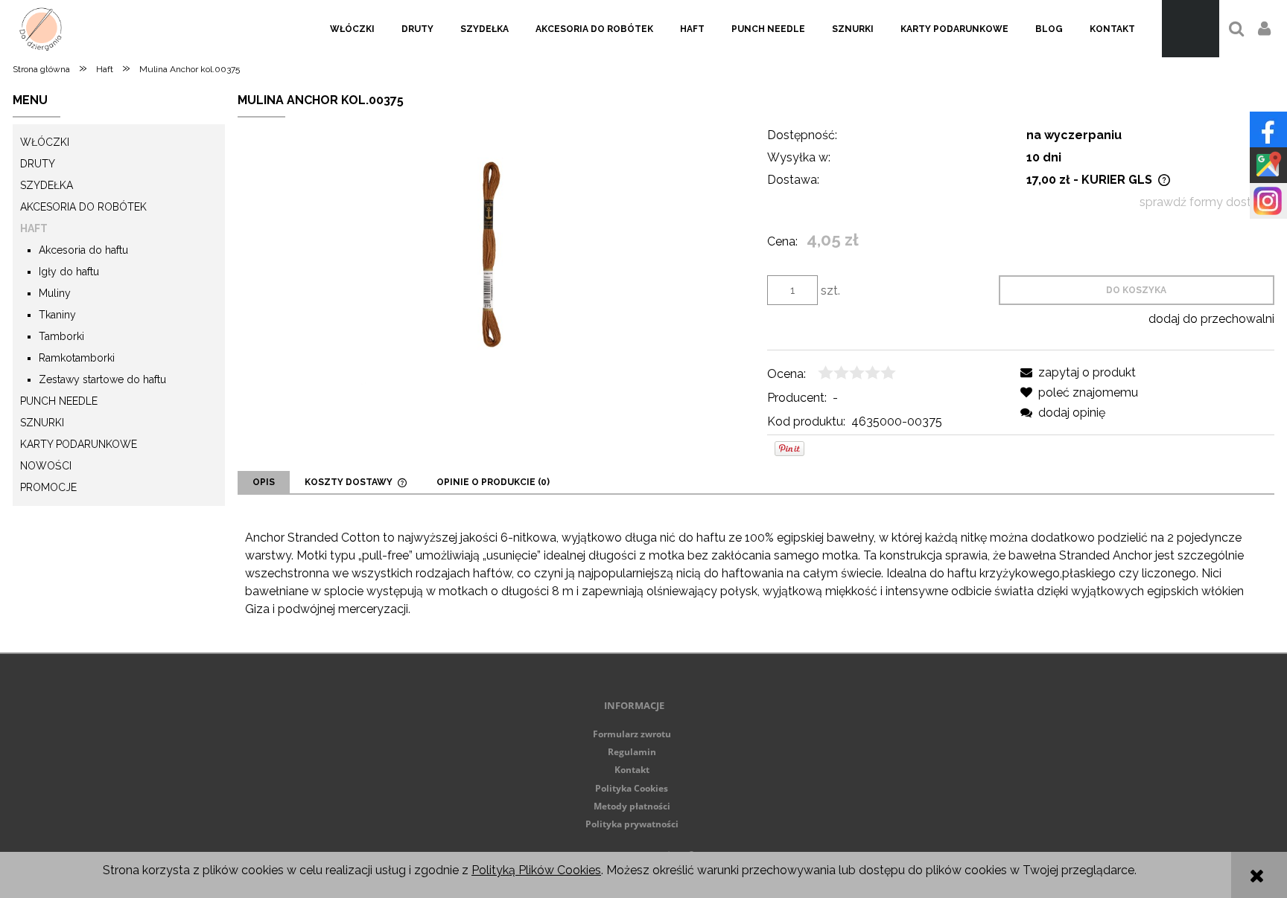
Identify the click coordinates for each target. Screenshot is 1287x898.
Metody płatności (632, 806)
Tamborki (61, 336)
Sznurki (42, 423)
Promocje (48, 487)
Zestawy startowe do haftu (102, 379)
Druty (37, 164)
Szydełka (46, 185)
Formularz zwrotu (632, 734)
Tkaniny (57, 315)
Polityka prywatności (632, 824)
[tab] (264, 482)
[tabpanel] (755, 573)
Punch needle (59, 401)
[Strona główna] (41, 28)
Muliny (55, 293)
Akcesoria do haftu (83, 250)
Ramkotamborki (77, 358)
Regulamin (632, 751)
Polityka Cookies (631, 788)
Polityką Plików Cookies (536, 870)
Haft (34, 228)
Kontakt (631, 769)
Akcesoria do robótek (83, 207)
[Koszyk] (1190, 28)
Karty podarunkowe (78, 444)
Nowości (46, 466)
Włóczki (44, 142)
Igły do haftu (69, 272)
